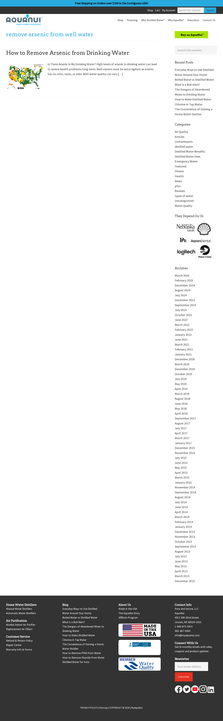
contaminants (184, 141)
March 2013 (182, 576)
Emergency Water (186, 161)
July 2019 (181, 379)
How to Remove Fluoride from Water (83, 657)
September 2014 (185, 492)
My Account (168, 10)
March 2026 (182, 275)
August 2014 (182, 497)
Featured (180, 166)
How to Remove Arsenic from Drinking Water (67, 52)
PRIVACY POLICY (88, 707)
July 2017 (181, 428)
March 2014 (182, 517)
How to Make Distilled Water (193, 99)
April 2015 (181, 472)
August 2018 (182, 398)
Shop (150, 10)
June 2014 (181, 507)
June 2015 (181, 463)
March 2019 (182, 394)
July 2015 (181, 458)
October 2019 (183, 374)
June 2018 (181, 403)
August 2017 (182, 423)
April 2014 (181, 512)
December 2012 (185, 581)
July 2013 (181, 556)
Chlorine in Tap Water (188, 104)
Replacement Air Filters (19, 629)
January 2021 (183, 354)
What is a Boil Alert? (187, 84)
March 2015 (182, 477)
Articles (179, 137)
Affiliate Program (128, 617)
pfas (177, 186)
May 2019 (181, 384)
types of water (184, 196)
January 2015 (183, 482)
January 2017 (183, 443)
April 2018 (181, 413)
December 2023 (185, 300)
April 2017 (181, 433)
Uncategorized (184, 201)
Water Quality (183, 206)
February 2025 (184, 280)
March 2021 (182, 344)
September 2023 (185, 305)
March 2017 (182, 438)
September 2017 (185, 418)
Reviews (180, 191)
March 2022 (182, 325)
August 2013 (182, 551)
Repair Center (14, 645)
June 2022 (181, 320)
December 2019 (185, 369)
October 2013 (183, 541)
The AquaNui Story (129, 613)
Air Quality (181, 132)
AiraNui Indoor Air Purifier (20, 624)
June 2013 (181, 561)
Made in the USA (127, 608)
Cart (157, 10)
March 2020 (182, 364)
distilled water (184, 146)
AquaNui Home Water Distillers (29, 19)
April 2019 (181, 389)
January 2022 (183, 334)
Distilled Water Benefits (190, 151)
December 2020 (185, 359)
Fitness (179, 171)
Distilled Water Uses (187, 156)
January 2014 (183, 527)
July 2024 (181, 295)
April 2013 (181, 571)
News (178, 181)
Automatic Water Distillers (21, 613)
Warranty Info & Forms (19, 649)
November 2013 (185, 536)
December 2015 (185, 448)
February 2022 (184, 329)
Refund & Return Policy (19, 640)
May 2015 (181, 467)
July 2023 (181, 310)
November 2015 (185, 453)
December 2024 (185, 285)
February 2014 (184, 522)
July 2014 (181, 502)
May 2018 (181, 408)
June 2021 (181, 339)
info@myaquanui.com (187, 635)
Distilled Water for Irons (76, 662)
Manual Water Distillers (19, 608)
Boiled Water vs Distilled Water (194, 79)
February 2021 (184, 349)
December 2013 (185, 532)
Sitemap (103, 707)
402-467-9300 (182, 631)
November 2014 (185, 487)
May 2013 (181, 566)
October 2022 (183, 315)
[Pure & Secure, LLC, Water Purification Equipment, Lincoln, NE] (139, 647)
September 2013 (185, 546)
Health (179, 176)
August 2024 (182, 290)
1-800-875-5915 (184, 626)
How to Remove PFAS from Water (81, 653)
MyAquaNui (137, 707)
